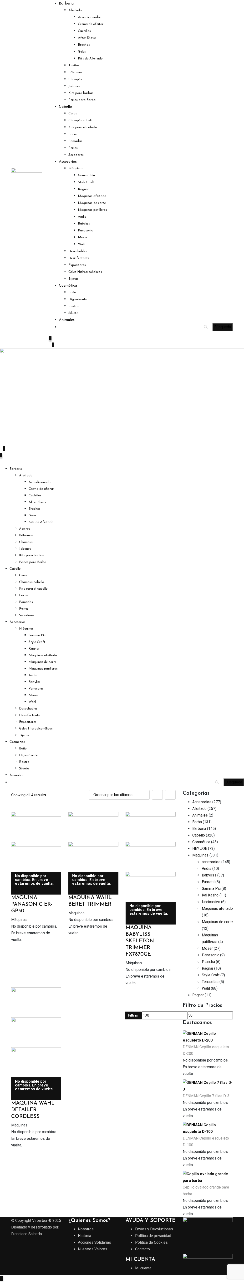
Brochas (84, 45)
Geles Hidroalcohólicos (85, 272)
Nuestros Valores (92, 1249)
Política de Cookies (151, 1242)
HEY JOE (199, 848)
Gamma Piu (86, 175)
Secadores (76, 155)
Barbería (66, 3)
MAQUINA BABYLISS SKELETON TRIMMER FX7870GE (140, 941)
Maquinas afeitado (92, 196)
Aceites (73, 65)
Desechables (77, 251)
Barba (197, 822)
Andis (82, 217)
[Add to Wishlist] (14, 891)
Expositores (77, 265)
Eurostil (208, 882)
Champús (75, 79)
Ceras (72, 113)
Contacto (142, 1249)
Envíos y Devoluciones (154, 1229)
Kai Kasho (210, 895)
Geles (82, 52)
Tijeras (73, 279)
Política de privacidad (153, 1235)
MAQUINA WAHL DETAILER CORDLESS (33, 1110)
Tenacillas (210, 981)
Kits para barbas (80, 93)
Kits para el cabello (82, 127)
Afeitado (75, 10)
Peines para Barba (82, 100)
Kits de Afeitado (90, 58)
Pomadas (75, 141)
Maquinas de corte (92, 203)
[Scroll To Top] (1, 1278)
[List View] (170, 795)
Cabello (65, 107)
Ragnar (83, 189)
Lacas (72, 134)
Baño (72, 292)
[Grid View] (157, 795)
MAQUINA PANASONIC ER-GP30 (31, 904)
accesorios (211, 862)
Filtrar (133, 1015)
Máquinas (75, 168)
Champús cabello (80, 120)
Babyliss (84, 223)
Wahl (81, 244)
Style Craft (86, 182)
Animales (67, 320)
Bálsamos (75, 72)
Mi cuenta (143, 1268)
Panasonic (85, 230)
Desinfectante (78, 258)
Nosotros (86, 1229)
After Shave (87, 38)
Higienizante (77, 299)
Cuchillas (84, 31)
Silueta (73, 313)
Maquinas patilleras (92, 210)
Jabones (74, 86)
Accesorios (68, 162)
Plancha (208, 961)
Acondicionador (89, 17)
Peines (73, 148)
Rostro (73, 306)
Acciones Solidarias (94, 1242)
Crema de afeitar (90, 24)
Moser (82, 237)
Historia (84, 1235)
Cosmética (68, 286)
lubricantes (211, 902)
